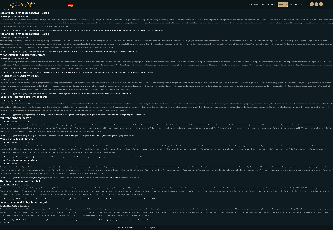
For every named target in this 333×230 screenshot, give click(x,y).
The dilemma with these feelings (105, 72)
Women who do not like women (18, 138)
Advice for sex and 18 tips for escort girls (24, 201)
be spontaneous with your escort (88, 220)
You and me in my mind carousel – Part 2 (24, 12)
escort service (42, 30)
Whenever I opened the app (93, 30)
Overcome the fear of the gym (67, 136)
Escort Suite (24, 17)
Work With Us (271, 4)
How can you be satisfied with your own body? (73, 157)
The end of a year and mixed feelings (70, 30)
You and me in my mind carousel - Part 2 (136, 30)
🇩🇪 (70, 4)
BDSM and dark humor (25, 178)
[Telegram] (321, 4)
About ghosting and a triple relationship (24, 96)
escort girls (32, 30)
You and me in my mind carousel (114, 51)
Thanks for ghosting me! (124, 115)
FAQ (145, 228)
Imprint (152, 228)
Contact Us (298, 4)
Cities (262, 4)
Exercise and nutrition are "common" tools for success (99, 199)
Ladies (256, 4)
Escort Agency (22, 30)
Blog (291, 4)
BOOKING (283, 4)
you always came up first (113, 30)
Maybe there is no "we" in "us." (68, 51)
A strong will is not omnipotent (28, 199)
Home (250, 4)
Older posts (5, 9)
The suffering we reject (99, 157)
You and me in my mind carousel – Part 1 (24, 33)
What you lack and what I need (91, 51)
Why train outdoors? (112, 94)
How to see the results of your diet (20, 180)
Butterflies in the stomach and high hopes (60, 115)
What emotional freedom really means (22, 54)
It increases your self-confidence (68, 94)
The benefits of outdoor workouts (19, 75)
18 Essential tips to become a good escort (31, 220)
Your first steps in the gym (15, 117)
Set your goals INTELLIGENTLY (90, 136)
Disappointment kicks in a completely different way (35, 72)
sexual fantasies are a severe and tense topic (89, 178)
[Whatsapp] (316, 4)
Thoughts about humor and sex (18, 159)
